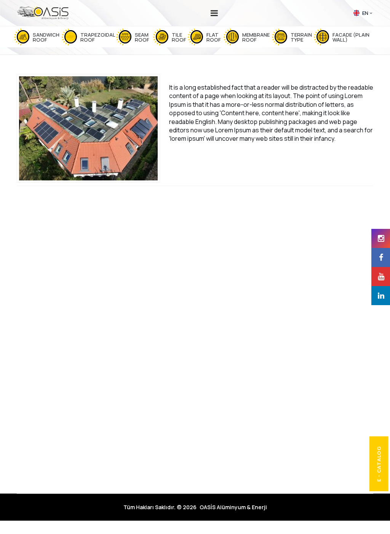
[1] (214, 13)
